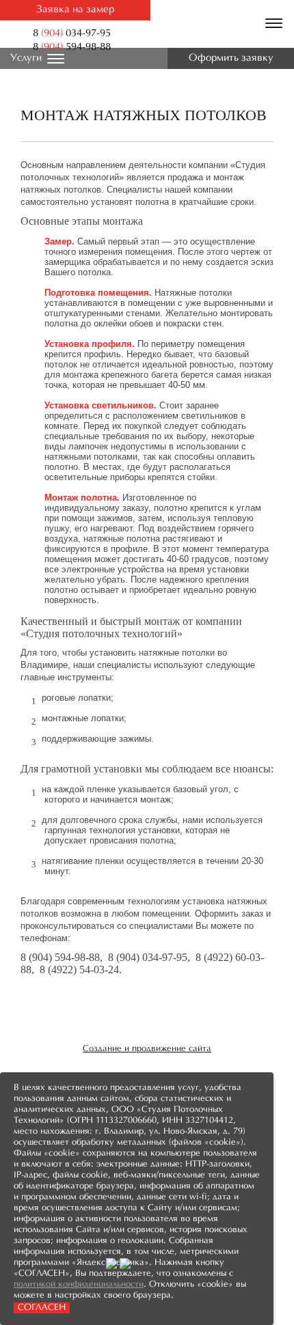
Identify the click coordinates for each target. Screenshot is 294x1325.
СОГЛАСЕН (42, 1308)
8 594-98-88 (72, 47)
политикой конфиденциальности (79, 1284)
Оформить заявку (231, 58)
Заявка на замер (75, 10)
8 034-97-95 (72, 34)
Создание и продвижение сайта (147, 1049)
